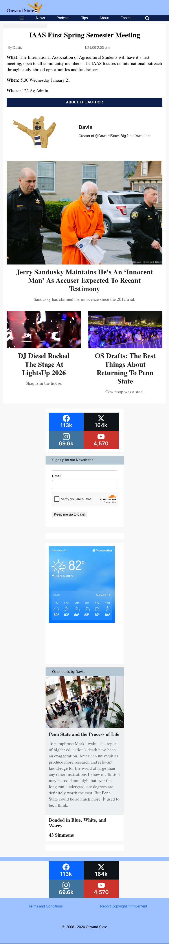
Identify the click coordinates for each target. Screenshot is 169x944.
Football (127, 18)
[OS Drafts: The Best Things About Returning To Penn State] (125, 347)
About (104, 18)
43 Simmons (61, 834)
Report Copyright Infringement (123, 906)
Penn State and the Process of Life (84, 734)
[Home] (24, 11)
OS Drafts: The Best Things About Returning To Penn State (125, 368)
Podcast (63, 18)
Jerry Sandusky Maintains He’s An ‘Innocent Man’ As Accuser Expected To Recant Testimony (84, 280)
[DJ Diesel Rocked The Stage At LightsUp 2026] (44, 347)
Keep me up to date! (69, 514)
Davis (17, 48)
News (40, 18)
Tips (84, 18)
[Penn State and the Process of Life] (85, 729)
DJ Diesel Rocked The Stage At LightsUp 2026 (44, 364)
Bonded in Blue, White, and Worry (77, 822)
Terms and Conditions (46, 906)
